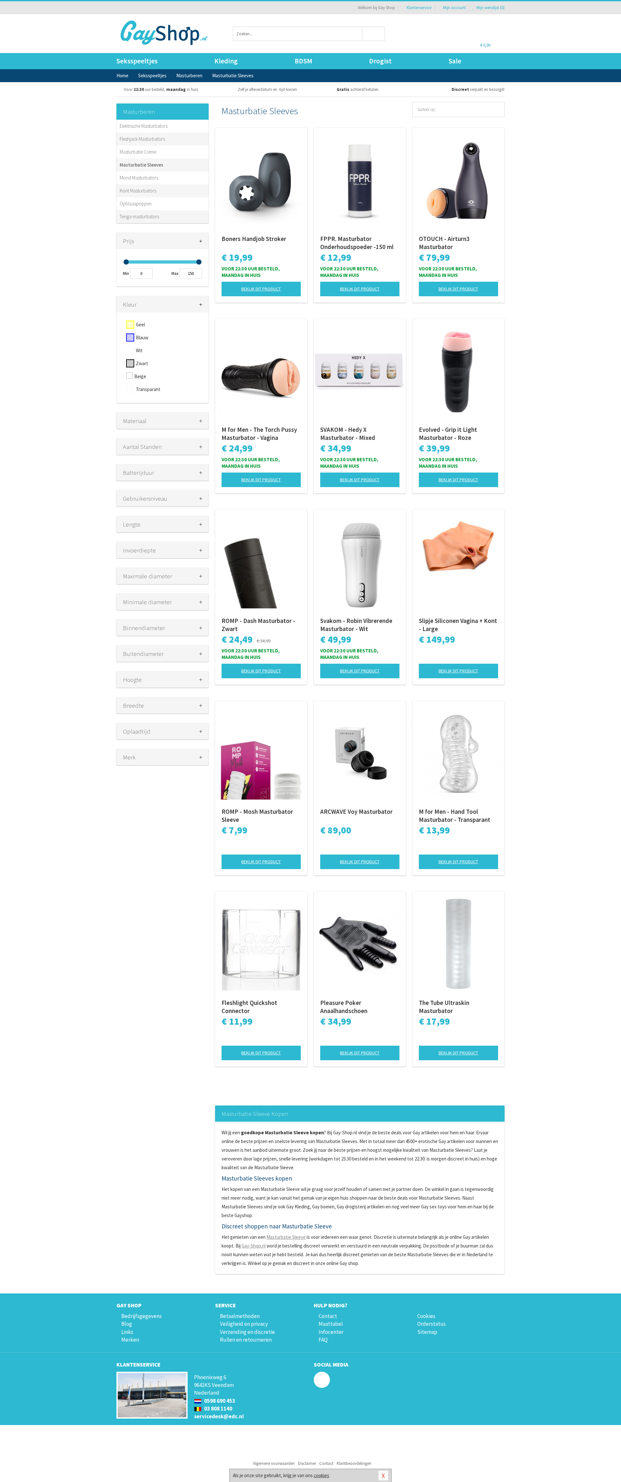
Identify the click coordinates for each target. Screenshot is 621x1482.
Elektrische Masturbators (144, 126)
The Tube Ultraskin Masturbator (444, 1007)
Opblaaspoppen (136, 204)
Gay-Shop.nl (254, 1246)
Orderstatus (431, 1323)
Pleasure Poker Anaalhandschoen (343, 1007)
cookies (321, 1475)
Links (127, 1331)
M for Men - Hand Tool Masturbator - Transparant (454, 815)
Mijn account (454, 7)
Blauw (142, 337)
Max (175, 273)
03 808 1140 (217, 1408)
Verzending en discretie (247, 1331)
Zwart (142, 363)
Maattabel (331, 1323)
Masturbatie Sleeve (286, 1237)
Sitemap (427, 1331)
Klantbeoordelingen (354, 1463)
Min (126, 273)
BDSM (303, 61)
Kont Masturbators (138, 191)
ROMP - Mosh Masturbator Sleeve (257, 815)
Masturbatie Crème (138, 152)
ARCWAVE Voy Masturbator (356, 811)
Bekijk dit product (261, 289)
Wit (139, 350)
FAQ (323, 1339)
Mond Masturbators (139, 178)
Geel (140, 324)
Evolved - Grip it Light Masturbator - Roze (448, 433)
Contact (328, 1316)
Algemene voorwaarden (274, 1463)
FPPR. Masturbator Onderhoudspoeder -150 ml (357, 243)
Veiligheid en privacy (244, 1323)
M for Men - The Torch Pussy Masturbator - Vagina (259, 433)
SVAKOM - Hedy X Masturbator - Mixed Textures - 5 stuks (347, 434)
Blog (126, 1323)
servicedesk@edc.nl (219, 1416)
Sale (455, 61)
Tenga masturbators (139, 216)
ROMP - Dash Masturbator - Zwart (258, 625)
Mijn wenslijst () (490, 7)
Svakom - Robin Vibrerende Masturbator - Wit (356, 625)
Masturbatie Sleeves (141, 165)
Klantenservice (419, 7)
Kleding (226, 61)
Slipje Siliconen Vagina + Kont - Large (458, 625)
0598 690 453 (219, 1400)
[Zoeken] (373, 34)
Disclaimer (307, 1463)
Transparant (148, 389)
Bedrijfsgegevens (141, 1316)
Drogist (380, 61)
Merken (130, 1339)
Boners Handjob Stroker (254, 239)
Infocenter (331, 1331)
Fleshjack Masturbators (142, 139)
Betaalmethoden (240, 1316)
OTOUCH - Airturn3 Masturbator (444, 243)
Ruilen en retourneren (246, 1339)
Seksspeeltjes (137, 61)
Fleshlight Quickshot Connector (249, 1007)
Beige (140, 376)
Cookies (426, 1316)
